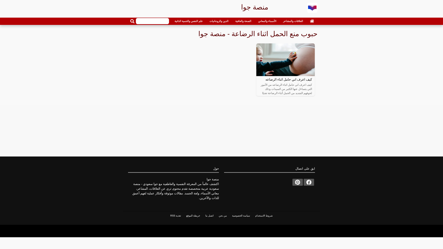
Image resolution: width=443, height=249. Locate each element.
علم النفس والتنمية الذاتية (189, 21)
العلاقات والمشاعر (293, 21)
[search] (132, 21)
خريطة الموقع (193, 215)
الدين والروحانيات (219, 21)
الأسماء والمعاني (267, 21)
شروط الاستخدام (264, 215)
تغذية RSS (175, 215)
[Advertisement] (221, 129)
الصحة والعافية (243, 21)
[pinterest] (297, 182)
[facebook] (309, 182)
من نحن (223, 215)
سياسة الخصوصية (241, 215)
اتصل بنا (209, 215)
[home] (312, 21)
